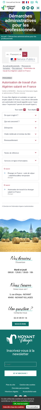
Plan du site (10, 385)
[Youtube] (27, 7)
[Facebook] (23, 7)
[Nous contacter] (32, 2)
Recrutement (17, 68)
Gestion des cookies (27, 385)
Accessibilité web (29, 391)
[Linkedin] (32, 7)
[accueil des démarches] (20, 49)
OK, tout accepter (21, 403)
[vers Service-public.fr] (23, 60)
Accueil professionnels (11, 66)
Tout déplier (32, 110)
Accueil (3, 36)
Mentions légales (11, 391)
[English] (23, 2)
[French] (27, 2)
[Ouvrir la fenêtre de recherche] (36, 2)
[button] (38, 8)
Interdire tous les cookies (13, 407)
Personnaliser (32, 407)
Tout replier (19, 110)
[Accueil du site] (20, 339)
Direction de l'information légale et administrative (18, 206)
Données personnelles (20, 388)
